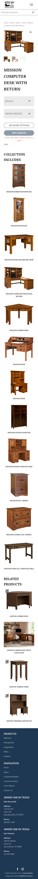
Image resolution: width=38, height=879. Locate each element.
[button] (31, 32)
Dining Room (9, 742)
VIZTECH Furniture (26, 876)
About (6, 772)
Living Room (9, 747)
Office (12, 23)
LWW (6, 144)
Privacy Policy (27, 873)
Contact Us (8, 790)
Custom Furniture (11, 781)
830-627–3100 (9, 822)
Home (6, 23)
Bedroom (7, 738)
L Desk (23, 23)
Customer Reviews (11, 777)
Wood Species (13, 113)
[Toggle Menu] (31, 5)
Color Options (9, 786)
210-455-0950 (9, 854)
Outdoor (7, 756)
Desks (18, 23)
